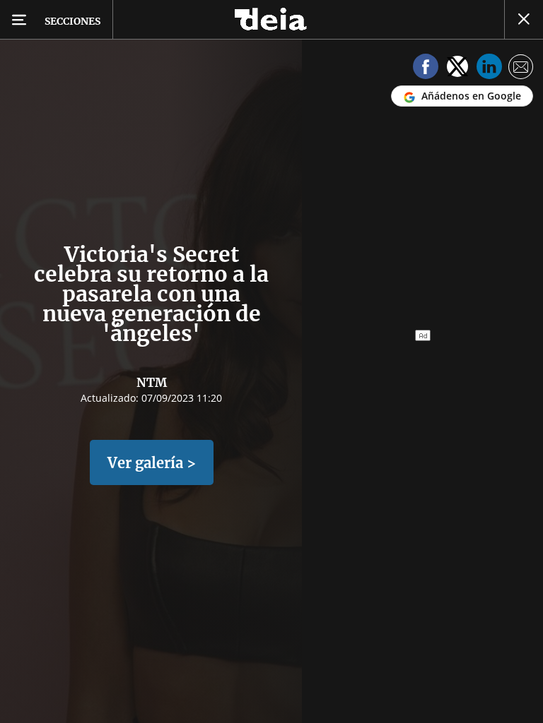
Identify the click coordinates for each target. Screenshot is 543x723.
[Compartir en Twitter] (457, 69)
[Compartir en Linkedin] (489, 69)
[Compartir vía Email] (521, 69)
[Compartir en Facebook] (425, 69)
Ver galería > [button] (151, 463)
